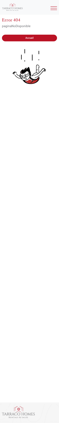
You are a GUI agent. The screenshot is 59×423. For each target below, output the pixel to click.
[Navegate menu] (53, 9)
